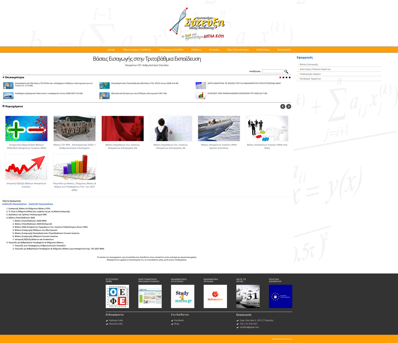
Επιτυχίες (214, 49)
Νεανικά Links (116, 324)
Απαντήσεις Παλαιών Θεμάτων (315, 69)
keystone (288, 339)
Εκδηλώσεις (263, 49)
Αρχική (111, 49)
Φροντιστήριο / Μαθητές (137, 49)
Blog (176, 324)
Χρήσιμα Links (116, 320)
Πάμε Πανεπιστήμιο (238, 49)
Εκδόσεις (196, 49)
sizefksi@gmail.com (249, 327)
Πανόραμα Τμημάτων (310, 78)
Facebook (179, 320)
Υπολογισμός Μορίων (310, 74)
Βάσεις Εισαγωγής (309, 64)
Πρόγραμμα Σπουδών (172, 49)
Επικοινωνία (284, 49)
